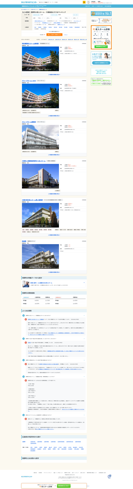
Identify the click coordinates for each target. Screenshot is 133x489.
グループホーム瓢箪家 (29, 122)
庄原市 (64, 447)
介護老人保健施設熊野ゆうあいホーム (34, 161)
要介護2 (55, 27)
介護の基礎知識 (107, 6)
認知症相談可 (77, 27)
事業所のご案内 (67, 472)
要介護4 (65, 27)
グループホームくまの (29, 81)
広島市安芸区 (78, 441)
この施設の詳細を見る (53, 74)
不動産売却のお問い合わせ (70, 474)
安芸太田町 (64, 449)
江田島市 (39, 449)
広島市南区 (46, 441)
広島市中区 (32, 441)
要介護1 (50, 27)
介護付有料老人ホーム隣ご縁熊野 (32, 200)
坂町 (59, 449)
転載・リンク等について (58, 472)
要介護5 (71, 27)
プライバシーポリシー (48, 472)
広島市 (23, 441)
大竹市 (69, 447)
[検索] (84, 2)
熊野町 (29, 342)
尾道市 (45, 447)
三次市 (60, 447)
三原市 (40, 447)
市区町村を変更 (54, 14)
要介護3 (60, 27)
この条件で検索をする (55, 34)
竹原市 (35, 447)
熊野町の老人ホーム (43, 9)
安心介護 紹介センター (25, 9)
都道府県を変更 (36, 14)
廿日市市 (81, 447)
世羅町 (82, 449)
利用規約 (40, 472)
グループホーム (77, 20)
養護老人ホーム (60, 24)
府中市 (55, 447)
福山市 (50, 447)
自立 (35, 27)
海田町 (49, 449)
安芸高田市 (32, 449)
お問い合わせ (82, 472)
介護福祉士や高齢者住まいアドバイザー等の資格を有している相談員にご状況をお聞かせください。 (60, 369)
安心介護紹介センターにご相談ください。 (45, 429)
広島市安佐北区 (69, 441)
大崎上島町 (76, 449)
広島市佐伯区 (33, 443)
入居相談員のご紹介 (102, 472)
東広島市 (75, 447)
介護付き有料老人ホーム (39, 20)
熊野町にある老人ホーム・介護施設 (36, 319)
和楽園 (24, 241)
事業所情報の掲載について (92, 472)
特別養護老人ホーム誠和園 (30, 43)
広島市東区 (39, 441)
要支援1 (39, 27)
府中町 (44, 449)
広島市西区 (53, 441)
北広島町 (70, 449)
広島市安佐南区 (61, 441)
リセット (65, 34)
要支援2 (45, 27)
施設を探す (87, 6)
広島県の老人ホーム (34, 9)
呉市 (31, 447)
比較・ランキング (75, 472)
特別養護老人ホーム (46, 22)
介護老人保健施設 (56, 22)
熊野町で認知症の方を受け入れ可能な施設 (49, 364)
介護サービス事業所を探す (97, 6)
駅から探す (76, 14)
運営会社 (35, 472)
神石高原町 (32, 450)
